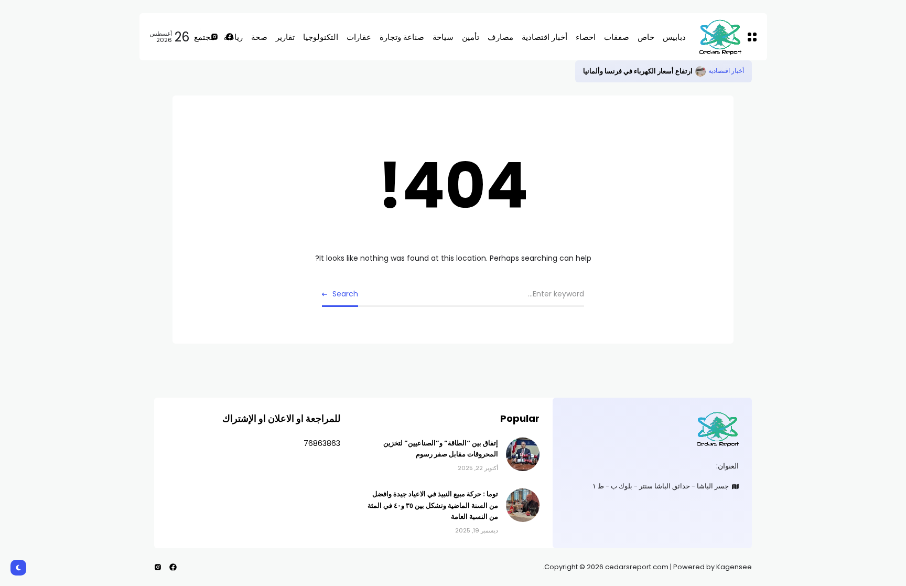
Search (345, 294)
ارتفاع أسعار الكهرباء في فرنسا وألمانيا (638, 71)
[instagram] (157, 567)
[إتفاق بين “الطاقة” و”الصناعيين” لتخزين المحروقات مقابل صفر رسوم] (523, 454)
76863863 (322, 443)
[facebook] (173, 567)
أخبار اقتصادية (726, 71)
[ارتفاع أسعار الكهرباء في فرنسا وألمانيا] (700, 71)
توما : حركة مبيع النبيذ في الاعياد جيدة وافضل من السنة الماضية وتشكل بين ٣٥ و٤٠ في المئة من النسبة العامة (433, 505)
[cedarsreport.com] (652, 429)
